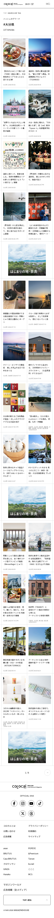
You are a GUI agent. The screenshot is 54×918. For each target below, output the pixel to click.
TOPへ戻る (27, 900)
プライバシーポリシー (38, 825)
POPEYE (32, 848)
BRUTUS (7, 853)
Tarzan (31, 858)
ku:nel (31, 863)
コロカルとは (9, 825)
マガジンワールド (12, 884)
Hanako (6, 874)
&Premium (33, 853)
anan (5, 848)
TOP (5, 13)
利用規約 (32, 831)
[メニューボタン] (48, 4)
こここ (31, 869)
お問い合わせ (9, 831)
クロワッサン (9, 863)
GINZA (6, 869)
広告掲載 (7, 836)
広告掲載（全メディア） (15, 889)
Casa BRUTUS (9, 858)
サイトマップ (34, 836)
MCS (30, 874)
